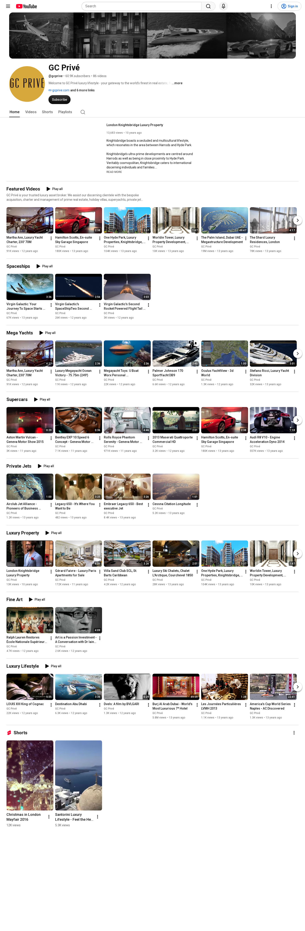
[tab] (14, 112)
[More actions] (51, 238)
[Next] (297, 220)
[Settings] (271, 6)
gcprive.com (60, 90)
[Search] (208, 6)
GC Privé (11, 246)
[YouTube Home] (26, 6)
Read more (114, 172)
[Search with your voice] (223, 6)
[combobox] (142, 6)
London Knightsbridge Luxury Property (135, 125)
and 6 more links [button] (82, 90)
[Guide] (8, 6)
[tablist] (152, 112)
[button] (114, 172)
